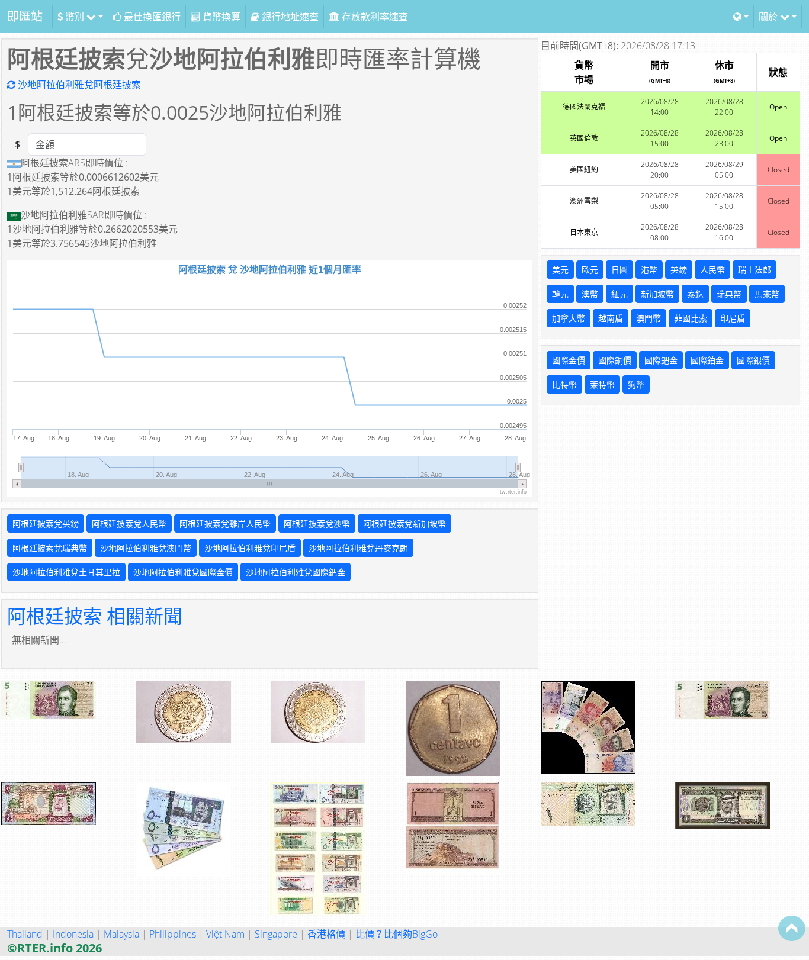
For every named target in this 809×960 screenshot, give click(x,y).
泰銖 (695, 293)
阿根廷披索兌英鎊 (45, 523)
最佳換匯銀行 (151, 16)
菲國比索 (690, 318)
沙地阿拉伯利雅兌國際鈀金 (295, 572)
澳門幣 (648, 318)
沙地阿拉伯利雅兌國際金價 (183, 572)
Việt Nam (225, 933)
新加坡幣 (657, 293)
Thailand (25, 933)
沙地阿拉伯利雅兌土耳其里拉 (66, 572)
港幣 (649, 269)
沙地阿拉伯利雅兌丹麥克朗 (358, 547)
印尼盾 (732, 318)
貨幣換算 (220, 16)
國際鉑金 (707, 360)
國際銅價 (614, 360)
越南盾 (610, 318)
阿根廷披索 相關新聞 (94, 616)
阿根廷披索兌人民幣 (129, 523)
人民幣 (712, 269)
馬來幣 (767, 293)
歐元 (590, 269)
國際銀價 (753, 360)
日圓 (619, 269)
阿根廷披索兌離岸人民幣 (225, 523)
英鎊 (678, 269)
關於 (769, 16)
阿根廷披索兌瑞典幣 (49, 547)
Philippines (172, 933)
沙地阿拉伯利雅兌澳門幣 (145, 547)
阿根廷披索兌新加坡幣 (404, 523)
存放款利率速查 (373, 16)
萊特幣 (602, 384)
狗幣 (636, 384)
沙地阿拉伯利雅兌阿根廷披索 (78, 84)
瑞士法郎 (754, 269)
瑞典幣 (729, 293)
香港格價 (326, 933)
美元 (560, 269)
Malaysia (121, 933)
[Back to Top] (792, 928)
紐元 (619, 293)
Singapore (276, 933)
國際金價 (568, 360)
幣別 (74, 16)
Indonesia (73, 933)
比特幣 (564, 384)
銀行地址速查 (289, 16)
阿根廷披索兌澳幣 (317, 523)
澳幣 (590, 293)
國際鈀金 (661, 360)
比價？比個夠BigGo (396, 933)
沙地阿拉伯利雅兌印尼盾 (250, 547)
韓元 (560, 293)
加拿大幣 (568, 318)
